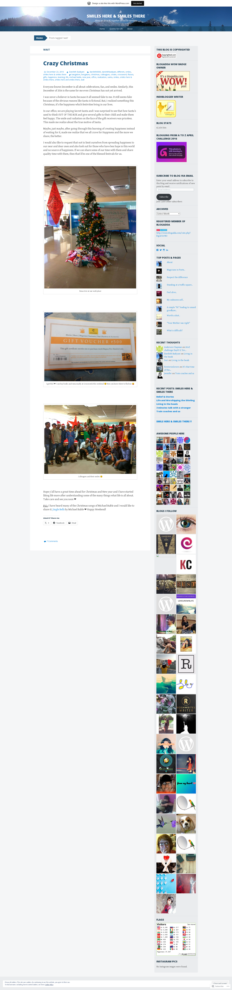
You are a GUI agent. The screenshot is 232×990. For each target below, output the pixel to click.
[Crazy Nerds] (166, 764)
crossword (122, 74)
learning (61, 77)
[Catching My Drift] (166, 843)
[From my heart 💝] (186, 784)
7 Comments (52, 541)
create (113, 74)
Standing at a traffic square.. (180, 285)
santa (110, 77)
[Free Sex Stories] (166, 524)
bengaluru (85, 74)
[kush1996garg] (166, 903)
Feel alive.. (172, 292)
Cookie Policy (49, 985)
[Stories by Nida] (166, 584)
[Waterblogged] (166, 863)
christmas (95, 74)
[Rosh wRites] (186, 704)
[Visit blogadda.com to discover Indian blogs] (161, 230)
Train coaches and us (184, 373)
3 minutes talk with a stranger (173, 407)
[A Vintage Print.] (186, 584)
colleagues (105, 74)
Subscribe (164, 197)
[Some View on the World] (186, 524)
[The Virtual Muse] (166, 724)
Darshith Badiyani (76, 72)
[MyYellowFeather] (166, 744)
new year (86, 77)
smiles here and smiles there (67, 79)
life (67, 77)
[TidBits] (166, 684)
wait (82, 79)
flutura (130, 74)
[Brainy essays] (166, 704)
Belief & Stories (165, 396)
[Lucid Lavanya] (166, 664)
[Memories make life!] (186, 863)
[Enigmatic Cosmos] (186, 724)
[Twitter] (161, 250)
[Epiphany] (186, 544)
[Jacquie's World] (186, 823)
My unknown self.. (175, 300)
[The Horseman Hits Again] (166, 803)
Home (102, 28)
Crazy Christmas (65, 63)
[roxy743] (186, 624)
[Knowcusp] (186, 564)
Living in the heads (180, 360)
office (93, 77)
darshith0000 (95, 72)
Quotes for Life (116, 28)
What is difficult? (175, 330)
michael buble (75, 77)
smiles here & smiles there (54, 74)
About (130, 28)
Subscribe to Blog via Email (174, 175)
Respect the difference (177, 277)
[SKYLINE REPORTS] (186, 803)
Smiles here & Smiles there (116, 16)
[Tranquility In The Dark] (166, 644)
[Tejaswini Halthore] (186, 764)
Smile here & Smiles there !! (174, 421)
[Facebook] (157, 250)
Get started (137, 3)
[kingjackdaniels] (186, 883)
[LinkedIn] (167, 250)
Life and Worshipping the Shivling (175, 400)
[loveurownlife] (186, 604)
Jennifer (168, 373)
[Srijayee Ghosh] (166, 564)
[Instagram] (164, 250)
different (120, 72)
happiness (52, 77)
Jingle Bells (59, 509)
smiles (128, 72)
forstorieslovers (171, 367)
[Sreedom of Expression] (186, 684)
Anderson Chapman (173, 347)
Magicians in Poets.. (176, 270)
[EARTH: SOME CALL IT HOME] (166, 624)
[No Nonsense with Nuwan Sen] (166, 784)
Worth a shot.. (173, 315)
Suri (166, 360)
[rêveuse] (186, 664)
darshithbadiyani (109, 72)
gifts (45, 77)
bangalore (76, 74)
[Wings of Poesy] (166, 883)
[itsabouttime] (186, 744)
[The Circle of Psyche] (166, 604)
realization (101, 77)
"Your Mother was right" (178, 323)
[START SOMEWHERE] (186, 644)
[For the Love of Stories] (166, 544)
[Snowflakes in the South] (166, 823)
